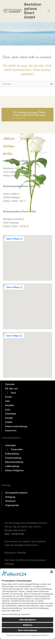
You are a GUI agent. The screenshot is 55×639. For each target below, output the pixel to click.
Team (13, 393)
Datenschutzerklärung (16, 426)
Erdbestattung (12, 453)
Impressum (10, 430)
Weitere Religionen (14, 470)
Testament (10, 501)
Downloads (10, 413)
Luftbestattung (12, 466)
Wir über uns (11, 388)
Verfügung (10, 497)
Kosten (8, 397)
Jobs (7, 401)
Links (7, 409)
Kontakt (9, 418)
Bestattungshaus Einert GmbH (32, 10)
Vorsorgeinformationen (16, 493)
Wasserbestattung (14, 462)
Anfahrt (8, 422)
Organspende (12, 505)
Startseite (10, 384)
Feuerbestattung (13, 458)
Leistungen (10, 445)
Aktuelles (9, 405)
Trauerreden (17, 449)
